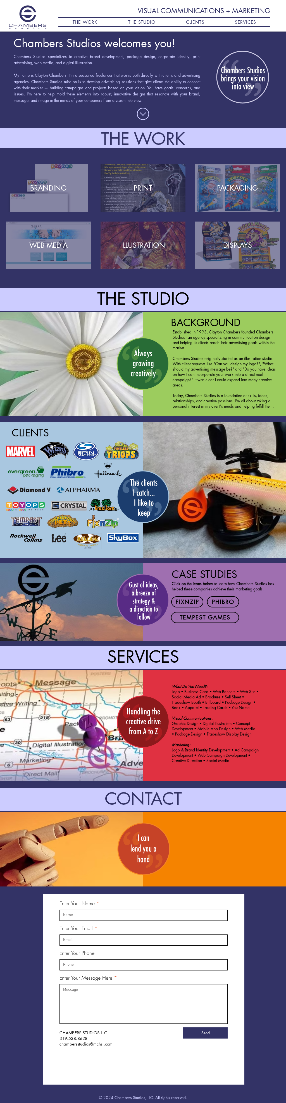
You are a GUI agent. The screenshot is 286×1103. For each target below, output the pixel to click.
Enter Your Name (77, 903)
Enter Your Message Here (85, 977)
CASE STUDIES (204, 574)
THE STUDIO (143, 299)
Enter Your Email (76, 928)
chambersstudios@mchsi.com (86, 1044)
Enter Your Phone (76, 952)
